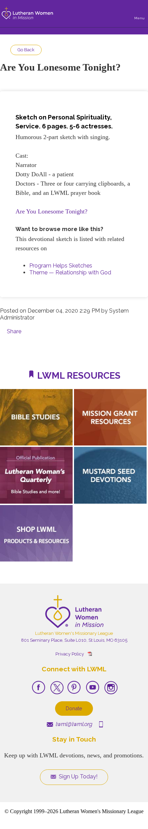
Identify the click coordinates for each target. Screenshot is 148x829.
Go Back (26, 49)
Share (14, 331)
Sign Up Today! (77, 776)
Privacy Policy (69, 654)
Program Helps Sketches (60, 265)
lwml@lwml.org (73, 724)
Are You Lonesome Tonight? (51, 211)
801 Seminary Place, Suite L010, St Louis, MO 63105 (74, 640)
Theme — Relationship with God (70, 272)
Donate (74, 708)
